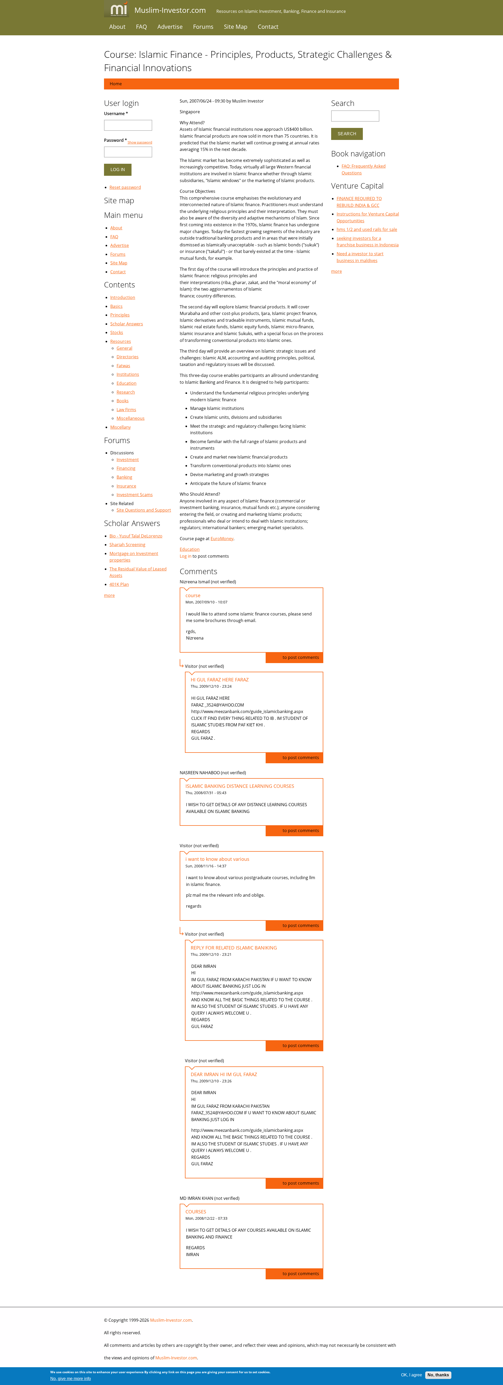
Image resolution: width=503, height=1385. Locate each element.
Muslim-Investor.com (171, 1320)
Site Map (235, 26)
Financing (126, 468)
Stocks (116, 332)
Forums (203, 26)
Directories (128, 357)
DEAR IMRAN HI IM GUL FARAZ (224, 1074)
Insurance (126, 486)
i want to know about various (217, 859)
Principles (120, 315)
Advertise (170, 26)
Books (123, 401)
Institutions (128, 374)
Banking (124, 477)
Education (190, 549)
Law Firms (126, 409)
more (109, 595)
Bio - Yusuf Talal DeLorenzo (136, 536)
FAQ (141, 26)
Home (116, 84)
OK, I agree (411, 1375)
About (117, 26)
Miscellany (120, 427)
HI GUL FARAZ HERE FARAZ (220, 679)
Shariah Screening (127, 544)
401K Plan (119, 584)
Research (126, 392)
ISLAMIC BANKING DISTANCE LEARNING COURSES (239, 786)
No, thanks (438, 1375)
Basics (116, 306)
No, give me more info (70, 1378)
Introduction (122, 297)
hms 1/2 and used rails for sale (367, 229)
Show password (140, 142)
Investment (128, 459)
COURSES (195, 1211)
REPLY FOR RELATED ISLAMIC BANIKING (234, 948)
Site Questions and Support (144, 510)
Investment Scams (135, 495)
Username (116, 113)
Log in (186, 556)
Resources (120, 341)
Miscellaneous (131, 418)
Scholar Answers (126, 324)
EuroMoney (222, 538)
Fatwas (123, 366)
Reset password (125, 187)
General (124, 348)
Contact (268, 26)
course (192, 595)
